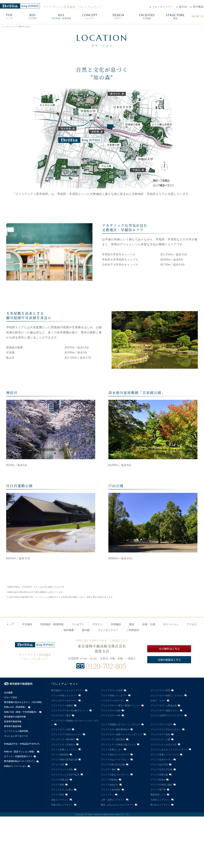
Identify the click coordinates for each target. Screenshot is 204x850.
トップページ (8, 27)
